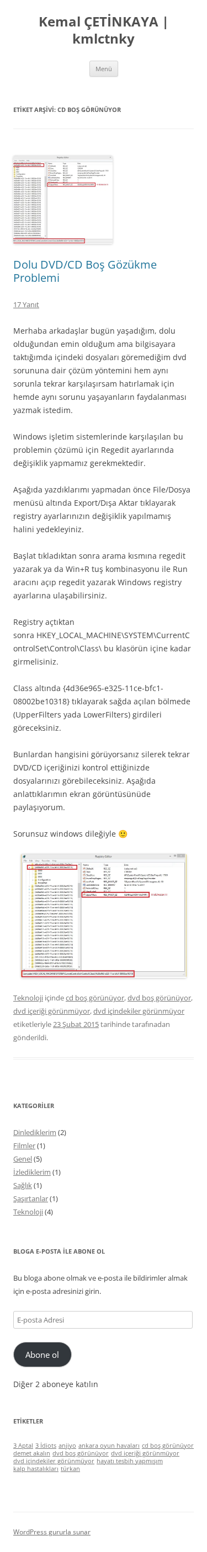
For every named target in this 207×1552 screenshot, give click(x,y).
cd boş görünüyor (95, 998)
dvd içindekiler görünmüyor (138, 1011)
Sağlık (22, 1185)
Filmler (24, 1145)
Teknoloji (28, 998)
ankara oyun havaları (109, 1445)
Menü (103, 69)
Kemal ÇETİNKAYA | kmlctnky (104, 30)
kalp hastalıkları (36, 1469)
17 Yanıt (26, 304)
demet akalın (31, 1453)
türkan (70, 1469)
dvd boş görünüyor (159, 998)
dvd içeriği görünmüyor (51, 1011)
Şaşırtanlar (30, 1198)
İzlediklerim (32, 1172)
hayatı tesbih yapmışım (130, 1461)
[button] (63, 200)
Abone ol (42, 1354)
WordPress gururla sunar (52, 1532)
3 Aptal (23, 1445)
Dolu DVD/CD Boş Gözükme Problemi (85, 271)
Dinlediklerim (34, 1132)
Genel (22, 1159)
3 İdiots (45, 1445)
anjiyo (67, 1445)
